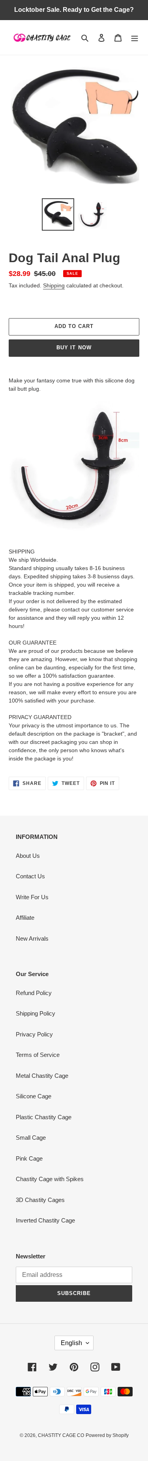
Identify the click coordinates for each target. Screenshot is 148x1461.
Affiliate (25, 917)
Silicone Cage (33, 1096)
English (71, 1343)
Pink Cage (29, 1158)
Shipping (54, 285)
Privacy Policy (34, 1034)
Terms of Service (38, 1054)
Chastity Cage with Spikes (50, 1179)
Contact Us (30, 876)
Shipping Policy (35, 1013)
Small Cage (31, 1137)
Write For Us (32, 897)
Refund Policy (34, 993)
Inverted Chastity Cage (45, 1220)
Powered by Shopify (107, 1435)
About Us (28, 855)
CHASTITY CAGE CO (61, 1435)
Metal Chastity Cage (42, 1075)
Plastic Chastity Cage (43, 1117)
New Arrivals (32, 938)
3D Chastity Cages (40, 1199)
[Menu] (134, 37)
